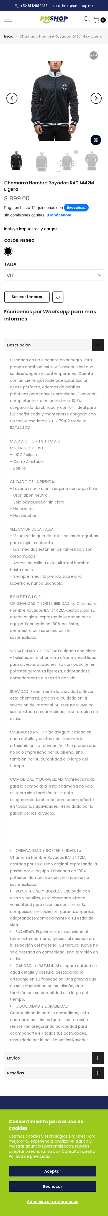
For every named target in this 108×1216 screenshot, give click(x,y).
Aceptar (52, 1171)
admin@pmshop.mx (75, 5)
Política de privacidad (29, 1156)
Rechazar (52, 1186)
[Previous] (11, 98)
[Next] (96, 98)
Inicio (9, 36)
